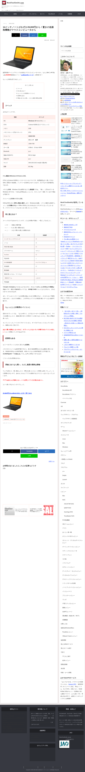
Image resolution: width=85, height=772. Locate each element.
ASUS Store (79, 260)
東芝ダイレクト (73, 258)
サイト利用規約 (35, 737)
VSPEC (76, 253)
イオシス (78, 270)
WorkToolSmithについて (30, 767)
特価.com (78, 282)
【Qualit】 (71, 282)
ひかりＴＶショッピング (67, 272)
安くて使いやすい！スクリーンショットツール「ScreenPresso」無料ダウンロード (71, 193)
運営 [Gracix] (57, 767)
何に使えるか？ (21, 91)
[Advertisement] (16, 434)
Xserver (78, 211)
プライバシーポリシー (37, 735)
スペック (19, 88)
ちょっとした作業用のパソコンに (26, 93)
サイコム (65, 253)
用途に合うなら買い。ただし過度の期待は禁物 (29, 98)
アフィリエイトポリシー (37, 739)
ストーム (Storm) (69, 260)
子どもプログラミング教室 (75, 106)
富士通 (62, 246)
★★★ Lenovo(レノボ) (70, 224)
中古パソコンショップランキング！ (71, 183)
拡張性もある (20, 95)
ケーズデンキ (71, 275)
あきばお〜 (71, 270)
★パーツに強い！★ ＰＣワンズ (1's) (71, 244)
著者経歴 (41, 767)
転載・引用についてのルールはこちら (41, 722)
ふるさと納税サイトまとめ (72, 344)
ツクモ (71, 253)
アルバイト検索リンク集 (71, 347)
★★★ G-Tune (68, 227)
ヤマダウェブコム (72, 287)
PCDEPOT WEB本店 (74, 256)
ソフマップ (63, 258)
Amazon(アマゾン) (69, 236)
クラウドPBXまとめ (70, 332)
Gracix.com (50, 715)
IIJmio (62, 302)
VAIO (67, 248)
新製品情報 (6, 416)
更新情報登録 (67, 100)
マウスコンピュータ (70, 229)
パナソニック (71, 251)
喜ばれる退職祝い (7, 726)
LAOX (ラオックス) (73, 263)
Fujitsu (68, 246)
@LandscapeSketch (70, 98)
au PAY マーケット (66, 284)
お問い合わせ (48, 767)
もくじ (27, 85)
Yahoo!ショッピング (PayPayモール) (71, 241)
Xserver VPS (72, 684)
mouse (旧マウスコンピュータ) (17, 419)
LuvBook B (6, 419)
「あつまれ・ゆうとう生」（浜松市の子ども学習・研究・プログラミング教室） (73, 313)
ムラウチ (63, 263)
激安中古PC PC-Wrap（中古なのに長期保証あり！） (71, 280)
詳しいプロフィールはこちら (67, 96)
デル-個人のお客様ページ (71, 239)
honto (74, 284)
